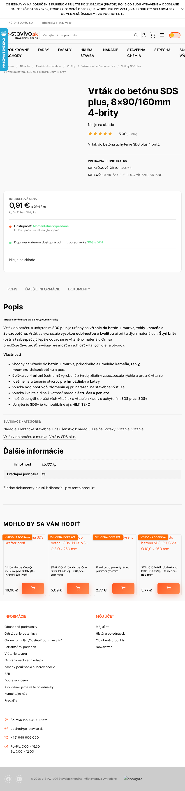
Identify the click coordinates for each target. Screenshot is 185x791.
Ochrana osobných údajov (24, 660)
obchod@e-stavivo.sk (27, 729)
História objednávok (110, 633)
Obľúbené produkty (110, 640)
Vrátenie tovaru (16, 654)
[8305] (123, 588)
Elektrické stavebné (48, 66)
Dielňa (97, 429)
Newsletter (104, 647)
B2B (7, 674)
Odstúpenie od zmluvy (21, 633)
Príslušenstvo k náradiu (71, 429)
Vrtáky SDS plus (131, 66)
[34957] (78, 588)
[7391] (33, 588)
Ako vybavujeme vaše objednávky (29, 687)
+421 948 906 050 (25, 737)
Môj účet (102, 627)
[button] (90, 35)
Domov (9, 66)
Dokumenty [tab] (79, 289)
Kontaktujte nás (16, 694)
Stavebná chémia (136, 52)
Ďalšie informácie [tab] (42, 289)
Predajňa (11, 700)
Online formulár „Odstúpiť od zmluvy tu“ (33, 640)
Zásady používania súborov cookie (30, 667)
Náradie (110, 49)
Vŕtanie (142, 175)
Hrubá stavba (87, 52)
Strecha (162, 49)
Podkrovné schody (18, 52)
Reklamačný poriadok (20, 647)
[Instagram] (19, 779)
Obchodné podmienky (21, 627)
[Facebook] (8, 779)
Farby (43, 49)
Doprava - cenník (17, 680)
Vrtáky (71, 66)
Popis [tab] (12, 289)
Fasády (65, 49)
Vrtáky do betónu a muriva (98, 66)
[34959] (168, 588)
